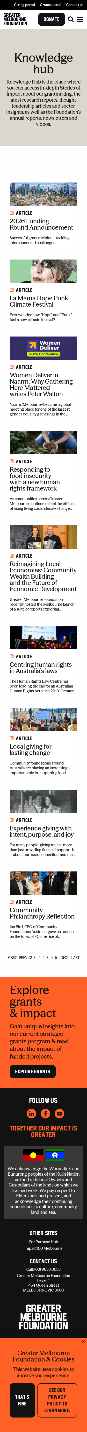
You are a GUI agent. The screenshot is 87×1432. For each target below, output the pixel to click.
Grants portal (50, 5)
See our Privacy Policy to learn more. (57, 1400)
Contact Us (43, 1261)
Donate (51, 19)
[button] (80, 19)
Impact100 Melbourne (43, 1248)
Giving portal (24, 5)
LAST (75, 957)
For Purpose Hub (43, 1241)
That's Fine (22, 1400)
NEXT (65, 957)
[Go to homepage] (15, 19)
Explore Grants (32, 1072)
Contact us (74, 5)
